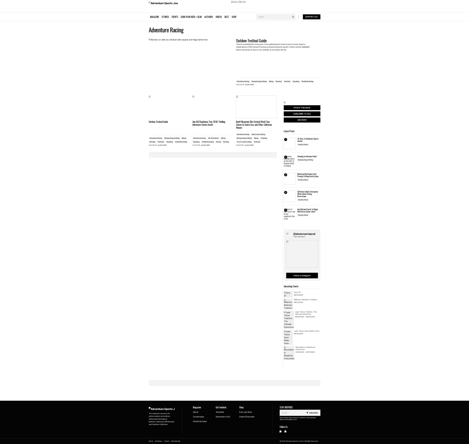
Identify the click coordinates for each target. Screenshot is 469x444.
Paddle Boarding (307, 81)
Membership (175, 441)
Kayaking (296, 81)
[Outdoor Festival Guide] (169, 106)
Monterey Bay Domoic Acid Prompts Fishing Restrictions (308, 175)
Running (226, 142)
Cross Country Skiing (244, 142)
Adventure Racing (243, 81)
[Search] (293, 16)
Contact (166, 441)
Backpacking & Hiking (259, 81)
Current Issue (198, 416)
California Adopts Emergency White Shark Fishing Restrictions (307, 194)
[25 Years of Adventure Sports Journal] (289, 143)
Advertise (220, 412)
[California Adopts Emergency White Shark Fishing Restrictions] (289, 196)
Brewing (279, 81)
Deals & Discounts (246, 416)
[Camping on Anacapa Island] (289, 161)
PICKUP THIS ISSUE (302, 107)
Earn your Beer (245, 412)
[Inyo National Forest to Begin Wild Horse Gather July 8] (289, 214)
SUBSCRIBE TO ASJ (302, 114)
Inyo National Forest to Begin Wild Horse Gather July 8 (307, 210)
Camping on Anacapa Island (307, 156)
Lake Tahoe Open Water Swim (306, 331)
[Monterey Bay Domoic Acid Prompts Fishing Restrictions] (289, 179)
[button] (298, 16)
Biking (271, 81)
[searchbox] (273, 17)
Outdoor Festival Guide (251, 40)
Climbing (264, 138)
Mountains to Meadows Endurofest (305, 348)
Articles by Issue (200, 421)
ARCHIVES (302, 120)
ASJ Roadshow (213, 138)
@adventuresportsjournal (304, 234)
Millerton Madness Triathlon (305, 299)
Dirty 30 (297, 292)
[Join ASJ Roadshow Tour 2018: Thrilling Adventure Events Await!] (212, 106)
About (195, 412)
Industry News (303, 144)
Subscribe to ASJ (223, 416)
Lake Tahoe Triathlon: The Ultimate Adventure (306, 313)
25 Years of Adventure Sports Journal (308, 140)
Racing (218, 142)
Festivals (287, 81)
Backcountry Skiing (258, 134)
